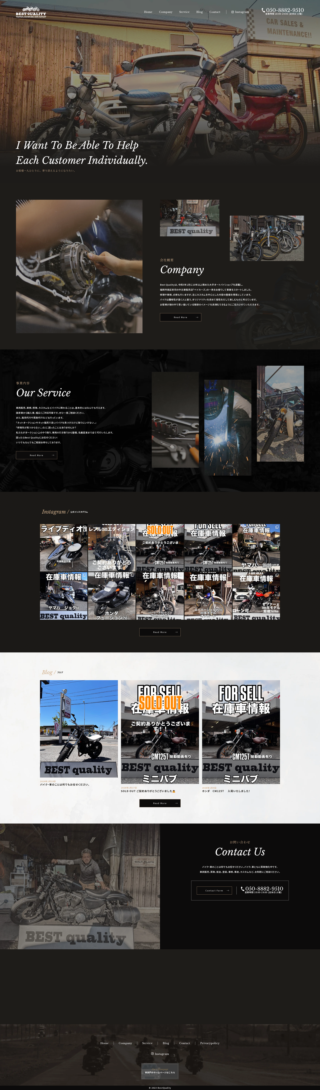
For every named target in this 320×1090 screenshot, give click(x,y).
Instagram (242, 11)
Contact (215, 11)
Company (165, 11)
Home (148, 11)
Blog (199, 11)
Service (184, 11)
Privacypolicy (210, 1043)
